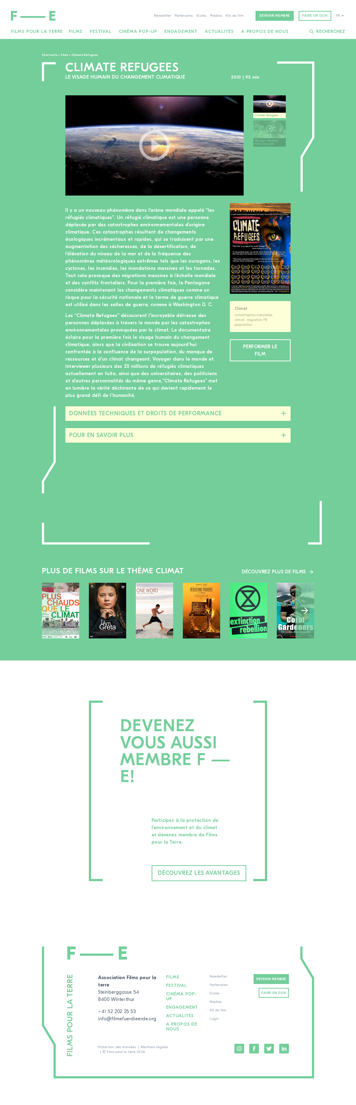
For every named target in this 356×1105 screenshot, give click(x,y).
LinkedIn (284, 1048)
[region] (272, 145)
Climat (241, 308)
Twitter (269, 1048)
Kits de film (234, 16)
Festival (100, 31)
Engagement (181, 31)
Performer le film (260, 350)
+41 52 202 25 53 (117, 1011)
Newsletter (162, 16)
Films (76, 31)
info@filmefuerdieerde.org (127, 1019)
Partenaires (184, 16)
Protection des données (117, 1047)
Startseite (50, 55)
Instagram (239, 1048)
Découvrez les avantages (199, 873)
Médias (216, 16)
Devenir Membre (271, 979)
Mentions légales (154, 1047)
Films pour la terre (37, 31)
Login (214, 1019)
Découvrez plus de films (274, 572)
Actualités (219, 31)
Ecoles (201, 16)
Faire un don (314, 16)
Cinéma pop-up (138, 31)
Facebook (254, 1048)
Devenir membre (274, 16)
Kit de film (218, 1010)
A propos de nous (265, 31)
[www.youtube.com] (154, 145)
